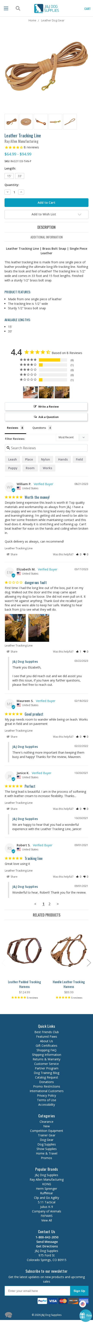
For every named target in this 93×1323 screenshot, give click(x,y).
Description (46, 227)
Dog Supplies (46, 1144)
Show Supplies (47, 1149)
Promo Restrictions (46, 1086)
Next (88, 962)
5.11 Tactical (46, 1202)
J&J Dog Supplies (46, 1175)
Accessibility (46, 1104)
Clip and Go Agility (46, 1198)
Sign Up (79, 1291)
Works (47, 468)
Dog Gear (46, 1140)
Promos (46, 1158)
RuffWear (46, 1193)
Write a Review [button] (48, 406)
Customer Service (46, 1064)
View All (46, 1220)
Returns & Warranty (46, 1059)
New (46, 1126)
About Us (46, 1041)
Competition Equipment (46, 1131)
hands (63, 459)
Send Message (46, 1242)
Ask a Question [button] (48, 417)
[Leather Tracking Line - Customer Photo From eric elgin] (30, 392)
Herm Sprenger (46, 1188)
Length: (10, 168)
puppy (13, 468)
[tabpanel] (24, 962)
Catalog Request (46, 1077)
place (29, 459)
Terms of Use (46, 1100)
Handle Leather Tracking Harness (69, 984)
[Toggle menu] (6, 8)
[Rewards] (85, 1315)
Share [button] (14, 554)
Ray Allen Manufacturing (47, 1179)
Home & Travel (46, 1153)
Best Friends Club (46, 1032)
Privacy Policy (46, 1095)
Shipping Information (46, 1055)
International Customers (47, 1091)
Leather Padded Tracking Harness (24, 984)
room (30, 468)
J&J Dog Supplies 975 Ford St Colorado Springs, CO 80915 (46, 1253)
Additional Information (46, 237)
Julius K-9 (46, 1207)
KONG (46, 1184)
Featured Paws (46, 1036)
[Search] (17, 8)
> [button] (58, 903)
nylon (45, 459)
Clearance (46, 1122)
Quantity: (12, 185)
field (79, 459)
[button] (78, 554)
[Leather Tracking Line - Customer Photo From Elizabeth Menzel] (46, 392)
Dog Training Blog (46, 1073)
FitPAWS (47, 1216)
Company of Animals (46, 1211)
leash (12, 459)
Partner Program (46, 1068)
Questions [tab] (39, 428)
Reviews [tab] (12, 428)
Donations (46, 1082)
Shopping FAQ (46, 1050)
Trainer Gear (46, 1135)
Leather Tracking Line (19, 548)
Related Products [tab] (46, 915)
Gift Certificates (46, 1045)
